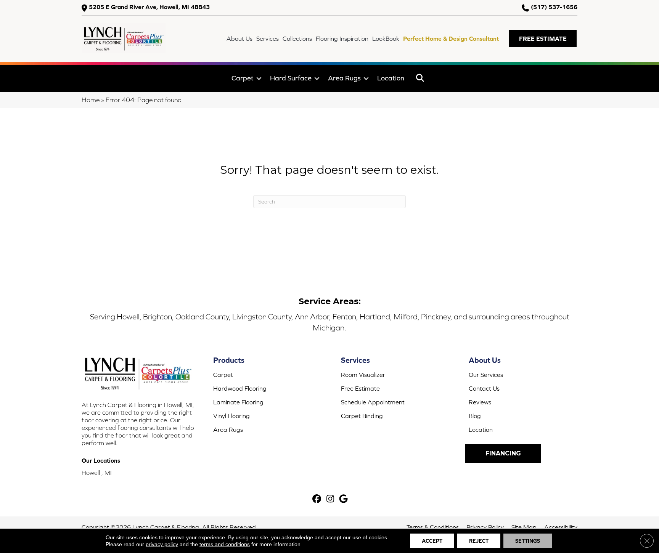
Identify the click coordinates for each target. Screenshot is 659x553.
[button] (543, 38)
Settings (527, 541)
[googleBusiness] (343, 499)
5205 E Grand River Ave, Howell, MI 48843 (149, 7)
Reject (479, 541)
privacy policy (162, 544)
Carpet (242, 78)
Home (91, 100)
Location (390, 78)
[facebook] (317, 499)
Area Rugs (344, 78)
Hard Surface (291, 78)
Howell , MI (97, 472)
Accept (432, 541)
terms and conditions (224, 544)
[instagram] (330, 499)
